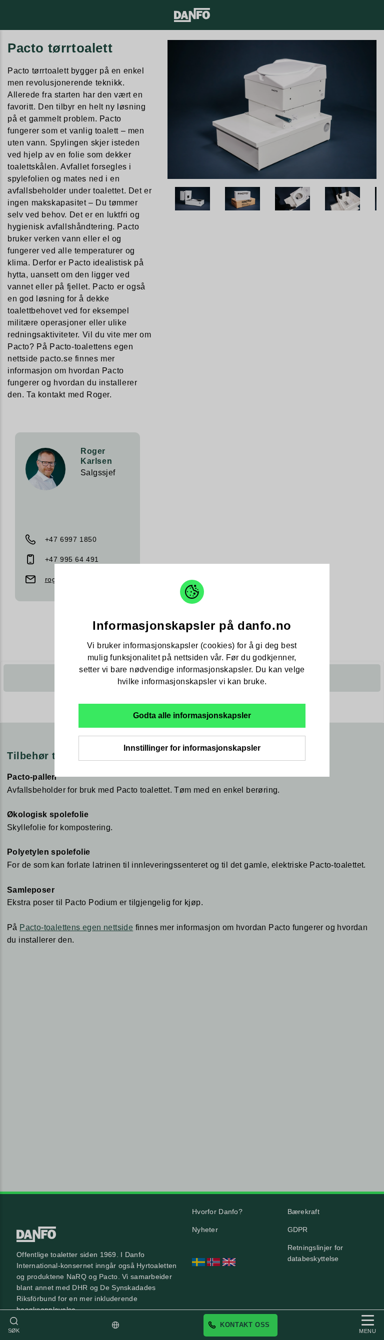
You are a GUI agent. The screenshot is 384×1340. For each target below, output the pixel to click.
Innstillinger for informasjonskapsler (192, 748)
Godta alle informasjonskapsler (192, 715)
